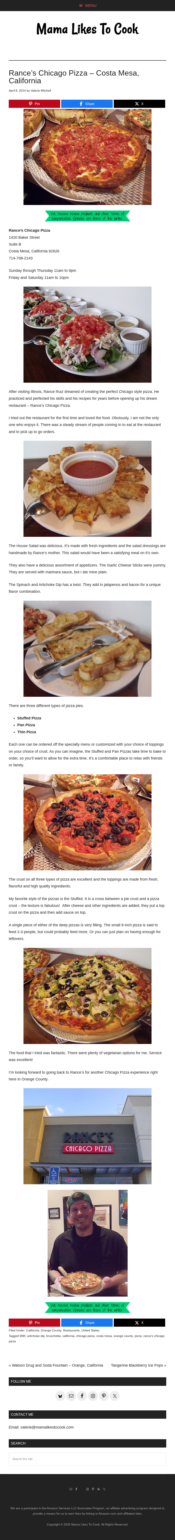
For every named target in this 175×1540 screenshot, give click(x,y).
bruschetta (53, 1336)
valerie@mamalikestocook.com (47, 1427)
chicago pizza (85, 1336)
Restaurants (71, 1330)
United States (90, 1330)
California (32, 1330)
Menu (90, 5)
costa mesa (104, 1336)
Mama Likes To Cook (87, 29)
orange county (123, 1336)
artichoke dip (36, 1336)
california (68, 1336)
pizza (138, 1336)
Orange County (51, 1330)
